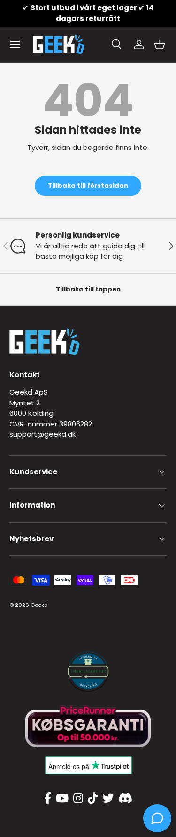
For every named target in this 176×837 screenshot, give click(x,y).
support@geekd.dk (42, 434)
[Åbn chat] (157, 818)
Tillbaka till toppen (88, 289)
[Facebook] (47, 798)
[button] (159, 44)
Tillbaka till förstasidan (88, 185)
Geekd (39, 605)
